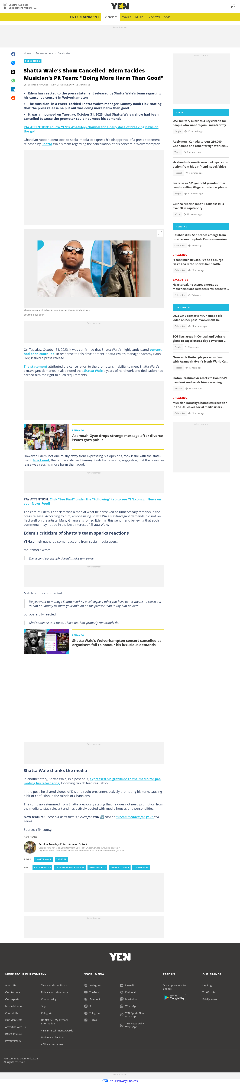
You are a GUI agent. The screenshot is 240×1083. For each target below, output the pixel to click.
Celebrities (110, 17)
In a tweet (41, 460)
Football (178, 172)
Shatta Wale (43, 859)
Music (139, 17)
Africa (177, 214)
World (177, 152)
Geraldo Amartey (65, 84)
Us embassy (141, 867)
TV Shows (153, 17)
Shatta (47, 144)
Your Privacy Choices (124, 1081)
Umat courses (120, 867)
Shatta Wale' (93, 371)
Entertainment (84, 16)
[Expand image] (160, 233)
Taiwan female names (70, 867)
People (177, 131)
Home (27, 53)
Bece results (42, 867)
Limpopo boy (97, 867)
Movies (126, 17)
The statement (35, 366)
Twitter (61, 859)
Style (167, 17)
